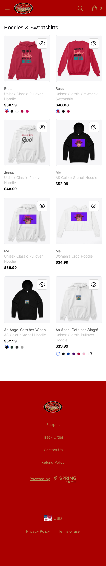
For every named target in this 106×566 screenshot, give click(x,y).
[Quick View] (42, 43)
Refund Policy (53, 462)
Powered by (40, 479)
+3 (89, 354)
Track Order (53, 437)
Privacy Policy (38, 531)
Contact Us (53, 450)
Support (53, 424)
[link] (27, 58)
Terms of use (69, 531)
